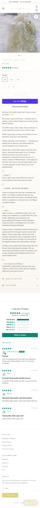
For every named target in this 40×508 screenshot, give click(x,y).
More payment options (20, 106)
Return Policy (6, 442)
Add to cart (20, 95)
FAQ (3, 470)
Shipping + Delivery (8, 438)
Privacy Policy (7, 445)
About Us (5, 463)
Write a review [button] (20, 335)
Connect (5, 466)
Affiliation (5, 459)
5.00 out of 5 (25, 313)
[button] (7, 68)
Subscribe (10, 495)
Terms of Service (8, 449)
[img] (6, 348)
